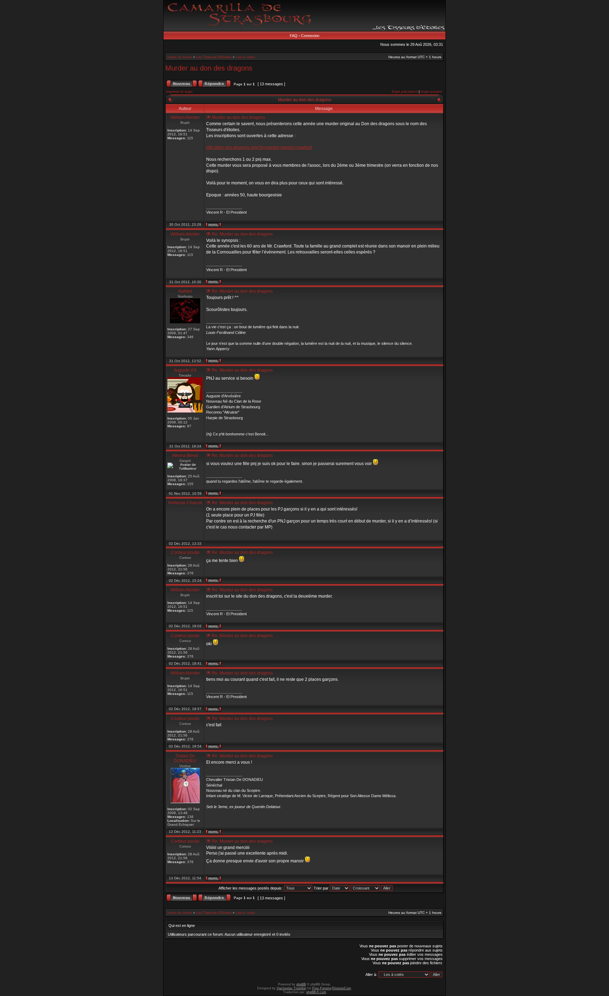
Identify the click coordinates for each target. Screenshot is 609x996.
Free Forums (321, 988)
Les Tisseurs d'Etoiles (214, 57)
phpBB (301, 984)
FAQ (293, 35)
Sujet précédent (405, 91)
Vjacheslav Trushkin (291, 988)
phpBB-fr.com (316, 992)
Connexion (310, 35)
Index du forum (179, 57)
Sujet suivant (431, 91)
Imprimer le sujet (179, 91)
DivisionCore (341, 988)
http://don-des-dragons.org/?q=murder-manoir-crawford (259, 147)
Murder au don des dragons (208, 68)
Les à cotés (245, 57)
